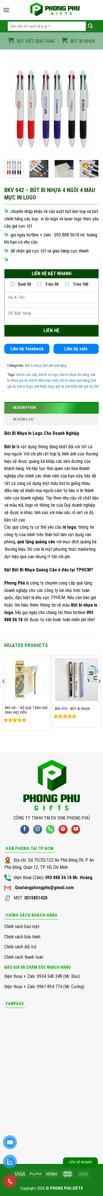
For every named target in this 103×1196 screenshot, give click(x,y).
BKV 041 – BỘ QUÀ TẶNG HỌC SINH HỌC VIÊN (26, 710)
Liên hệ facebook (27, 349)
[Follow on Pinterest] (63, 829)
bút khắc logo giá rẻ (49, 386)
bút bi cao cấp (26, 374)
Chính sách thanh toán (23, 957)
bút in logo (25, 386)
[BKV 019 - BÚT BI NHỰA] (76, 679)
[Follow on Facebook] (24, 829)
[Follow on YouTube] (75, 829)
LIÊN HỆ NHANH (80, 1162)
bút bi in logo (48, 374)
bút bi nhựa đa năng (74, 374)
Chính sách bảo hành (22, 937)
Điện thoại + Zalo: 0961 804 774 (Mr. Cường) (44, 986)
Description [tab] (24, 407)
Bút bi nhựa (82, 41)
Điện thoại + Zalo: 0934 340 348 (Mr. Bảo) (42, 976)
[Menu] (6, 10)
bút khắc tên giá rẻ (79, 386)
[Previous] (13, 108)
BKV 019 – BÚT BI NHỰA (72, 709)
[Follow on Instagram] (37, 829)
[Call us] (50, 829)
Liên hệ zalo (76, 349)
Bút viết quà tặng (36, 41)
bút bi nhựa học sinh (43, 380)
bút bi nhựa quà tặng (75, 380)
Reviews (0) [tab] (23, 419)
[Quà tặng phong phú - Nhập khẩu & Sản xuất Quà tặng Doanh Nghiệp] (55, 10)
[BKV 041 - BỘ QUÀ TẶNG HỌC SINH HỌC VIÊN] (26, 679)
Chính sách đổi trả (20, 947)
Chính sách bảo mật (21, 926)
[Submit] (90, 26)
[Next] (89, 108)
